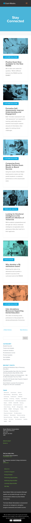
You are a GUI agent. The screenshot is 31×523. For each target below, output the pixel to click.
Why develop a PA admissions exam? (13, 265)
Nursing (21, 402)
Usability (25, 419)
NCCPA (10, 402)
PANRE (10, 409)
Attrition (19, 392)
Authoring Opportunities (10, 480)
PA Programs (16, 409)
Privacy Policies (8, 474)
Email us (5, 443)
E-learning (12, 398)
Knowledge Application (21, 400)
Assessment (13, 392)
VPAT (10, 421)
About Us (6, 469)
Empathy (18, 398)
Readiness (6, 415)
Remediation (13, 415)
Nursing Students (8, 404)
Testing (5, 419)
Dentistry (6, 398)
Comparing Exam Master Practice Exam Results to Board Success (14, 166)
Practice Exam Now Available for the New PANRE (14, 64)
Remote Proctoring (8, 417)
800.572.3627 (7, 441)
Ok (11, 520)
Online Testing (7, 407)
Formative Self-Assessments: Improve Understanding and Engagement (15, 111)
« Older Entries (7, 330)
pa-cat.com (6, 462)
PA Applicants (20, 407)
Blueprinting (14, 394)
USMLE (5, 421)
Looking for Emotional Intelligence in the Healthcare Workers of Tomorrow (15, 217)
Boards (20, 394)
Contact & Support (9, 472)
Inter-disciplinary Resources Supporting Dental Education (14, 311)
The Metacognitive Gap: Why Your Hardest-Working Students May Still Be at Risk (14, 372)
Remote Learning (21, 415)
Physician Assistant (8, 413)
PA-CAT (13, 407)
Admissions (6, 392)
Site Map (6, 486)
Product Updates (7, 355)
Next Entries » (24, 330)
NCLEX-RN (15, 402)
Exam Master (6, 359)
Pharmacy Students (14, 411)
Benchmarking (7, 394)
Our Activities (8, 259)
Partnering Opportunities (10, 477)
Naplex (5, 402)
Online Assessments (18, 404)
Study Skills (22, 417)
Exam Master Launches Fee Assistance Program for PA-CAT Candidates (13, 383)
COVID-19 (20, 396)
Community (6, 396)
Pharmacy (6, 411)
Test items (11, 419)
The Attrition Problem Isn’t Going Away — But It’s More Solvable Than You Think (15, 376)
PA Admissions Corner (9, 353)
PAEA (26, 407)
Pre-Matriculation (18, 413)
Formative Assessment (9, 400)
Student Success (7, 346)
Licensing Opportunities (10, 483)
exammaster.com (7, 456)
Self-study (16, 417)
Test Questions (18, 419)
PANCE (5, 409)
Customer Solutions (10, 57)
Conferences (13, 396)
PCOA (22, 409)
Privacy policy (17, 520)
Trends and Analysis (10, 209)
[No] (29, 518)
